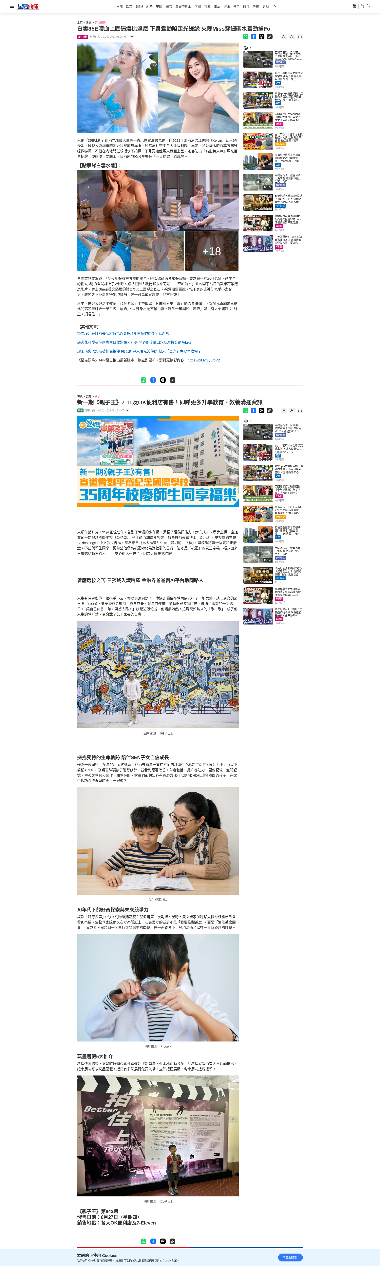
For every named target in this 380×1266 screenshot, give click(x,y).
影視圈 (279, 124)
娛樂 (88, 22)
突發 (278, 83)
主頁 (80, 22)
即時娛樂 (100, 22)
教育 (88, 396)
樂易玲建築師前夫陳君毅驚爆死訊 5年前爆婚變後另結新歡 (123, 334)
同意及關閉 (290, 1257)
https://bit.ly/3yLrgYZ (204, 360)
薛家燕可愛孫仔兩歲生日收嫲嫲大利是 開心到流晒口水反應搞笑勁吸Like (134, 342)
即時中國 (280, 62)
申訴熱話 (280, 144)
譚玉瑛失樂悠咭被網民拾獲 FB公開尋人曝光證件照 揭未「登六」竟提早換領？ (139, 351)
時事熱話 (280, 206)
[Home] (28, 6)
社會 (278, 165)
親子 (97, 396)
